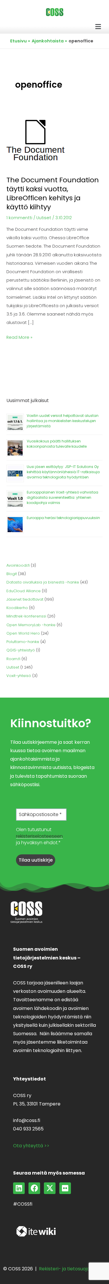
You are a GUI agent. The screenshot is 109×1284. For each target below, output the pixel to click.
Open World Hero (23, 633)
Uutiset (43, 218)
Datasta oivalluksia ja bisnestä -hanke (42, 582)
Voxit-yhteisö (18, 675)
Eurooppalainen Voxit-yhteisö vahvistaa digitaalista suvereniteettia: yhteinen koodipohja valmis (62, 497)
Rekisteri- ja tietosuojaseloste (72, 1268)
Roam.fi (13, 659)
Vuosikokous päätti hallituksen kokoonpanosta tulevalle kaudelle (57, 444)
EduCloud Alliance (23, 591)
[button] (98, 26)
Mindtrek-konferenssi (26, 616)
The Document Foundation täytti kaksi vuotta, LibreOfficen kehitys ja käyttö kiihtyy (52, 193)
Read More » (19, 336)
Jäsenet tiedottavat (24, 599)
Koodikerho (17, 608)
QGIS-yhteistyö (20, 650)
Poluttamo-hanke (22, 641)
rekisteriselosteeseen (39, 836)
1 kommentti (19, 218)
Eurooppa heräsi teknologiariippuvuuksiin (63, 517)
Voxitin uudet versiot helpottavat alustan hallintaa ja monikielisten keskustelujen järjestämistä (63, 420)
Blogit (11, 574)
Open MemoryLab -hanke (31, 625)
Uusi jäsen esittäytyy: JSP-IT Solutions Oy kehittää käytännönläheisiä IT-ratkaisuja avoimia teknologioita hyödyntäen (63, 472)
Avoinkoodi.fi (18, 565)
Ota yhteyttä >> (31, 1145)
